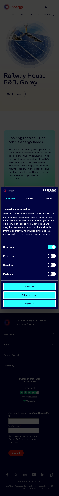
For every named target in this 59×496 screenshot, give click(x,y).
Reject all (29, 303)
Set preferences (29, 295)
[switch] (52, 256)
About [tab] (48, 198)
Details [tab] (29, 198)
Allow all (29, 286)
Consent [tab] (10, 198)
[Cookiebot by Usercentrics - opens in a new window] (43, 191)
